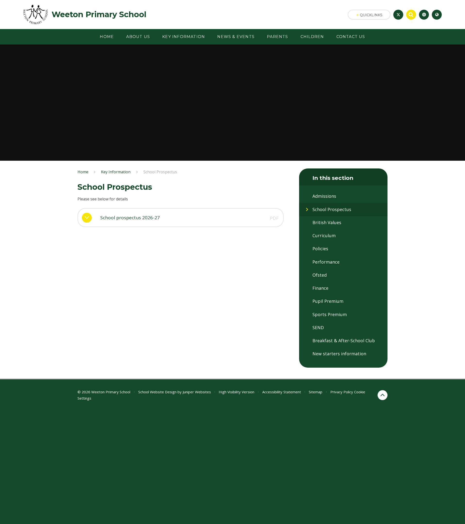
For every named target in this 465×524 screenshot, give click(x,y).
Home (83, 172)
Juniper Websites (197, 391)
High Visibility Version (236, 391)
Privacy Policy (341, 391)
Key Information (116, 172)
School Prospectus (160, 172)
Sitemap (315, 391)
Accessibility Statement (281, 391)
